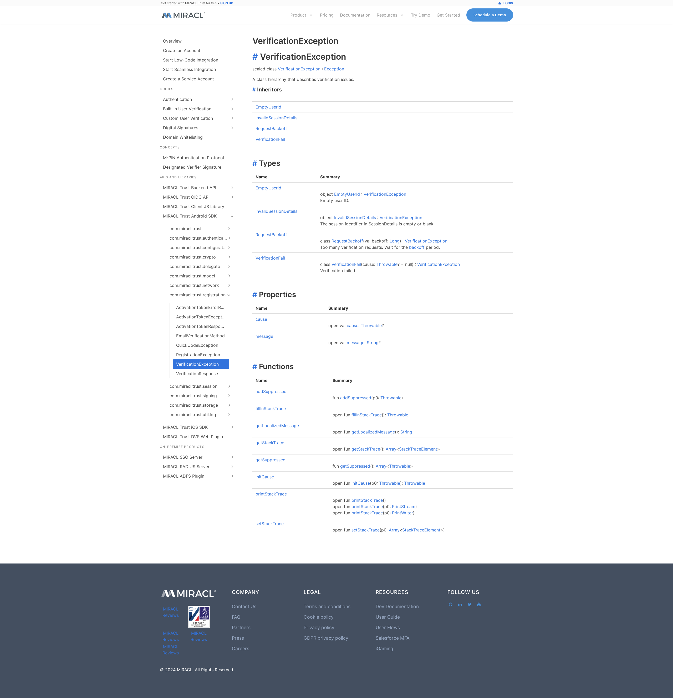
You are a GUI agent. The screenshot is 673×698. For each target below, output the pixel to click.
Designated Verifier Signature (192, 167)
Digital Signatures (180, 127)
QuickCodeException (197, 345)
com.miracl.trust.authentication (200, 238)
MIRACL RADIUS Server (186, 466)
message (264, 336)
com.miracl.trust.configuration (199, 247)
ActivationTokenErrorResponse (202, 307)
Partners (241, 627)
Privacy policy (319, 627)
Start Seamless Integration (189, 69)
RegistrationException (198, 354)
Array (391, 449)
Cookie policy (319, 617)
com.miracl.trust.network (194, 285)
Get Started (448, 15)
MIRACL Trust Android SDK (190, 216)
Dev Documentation (397, 606)
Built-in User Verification (187, 108)
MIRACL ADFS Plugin (183, 476)
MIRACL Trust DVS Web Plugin (193, 436)
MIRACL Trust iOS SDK (185, 427)
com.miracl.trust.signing (193, 395)
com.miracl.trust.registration (198, 294)
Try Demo (420, 15)
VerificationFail (270, 139)
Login (508, 3)
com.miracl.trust (186, 228)
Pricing (327, 15)
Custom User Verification (188, 118)
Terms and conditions (327, 606)
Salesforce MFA (393, 638)
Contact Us (244, 606)
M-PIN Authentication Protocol (193, 157)
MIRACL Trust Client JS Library (193, 206)
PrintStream (403, 506)
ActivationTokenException (202, 316)
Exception (334, 68)
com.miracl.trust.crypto (193, 257)
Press (238, 638)
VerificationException (197, 364)
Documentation (355, 15)
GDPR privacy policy (326, 638)
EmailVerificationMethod (200, 335)
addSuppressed (271, 391)
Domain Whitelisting (183, 137)
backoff (417, 247)
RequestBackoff (271, 128)
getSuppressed (270, 459)
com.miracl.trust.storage (194, 405)
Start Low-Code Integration (190, 60)
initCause (265, 476)
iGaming (384, 648)
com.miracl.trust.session (193, 386)
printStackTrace (271, 494)
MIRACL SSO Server (182, 457)
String (373, 342)
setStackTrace (270, 523)
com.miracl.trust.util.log (193, 414)
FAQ (236, 617)
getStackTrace (270, 442)
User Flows (388, 627)
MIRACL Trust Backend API (189, 187)
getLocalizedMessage (277, 425)
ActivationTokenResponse (201, 326)
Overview (172, 41)
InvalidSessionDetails (276, 117)
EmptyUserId (268, 107)
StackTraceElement (418, 449)
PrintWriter (402, 512)
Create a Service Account (188, 78)
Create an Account (181, 50)
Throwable (386, 264)
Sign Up (226, 3)
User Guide (388, 617)
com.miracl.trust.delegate (195, 266)
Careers (240, 648)
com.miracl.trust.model (192, 275)
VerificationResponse (197, 373)
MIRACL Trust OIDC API (186, 197)
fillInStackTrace (271, 408)
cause (261, 319)
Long (395, 241)
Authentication (177, 99)
